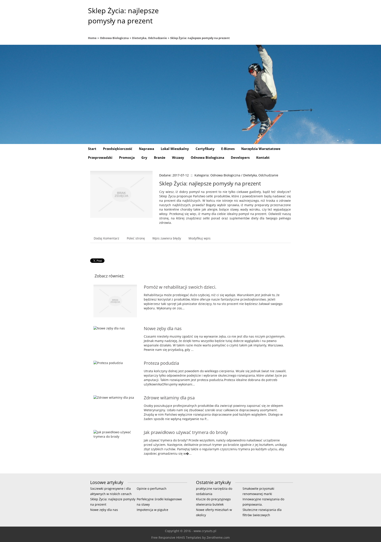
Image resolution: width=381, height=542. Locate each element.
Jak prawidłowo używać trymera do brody (186, 432)
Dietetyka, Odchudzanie (149, 38)
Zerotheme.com (218, 537)
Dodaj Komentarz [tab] (106, 238)
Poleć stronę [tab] (136, 238)
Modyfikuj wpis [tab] (200, 238)
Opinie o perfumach (151, 488)
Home (92, 38)
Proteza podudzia (161, 363)
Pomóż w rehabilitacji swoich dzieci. (180, 287)
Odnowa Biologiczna (114, 38)
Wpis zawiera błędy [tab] (166, 238)
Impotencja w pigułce (152, 510)
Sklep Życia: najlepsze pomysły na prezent (200, 38)
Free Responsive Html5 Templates (176, 537)
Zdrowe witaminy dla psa (169, 398)
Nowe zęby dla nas (163, 328)
